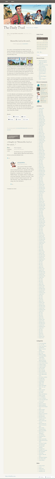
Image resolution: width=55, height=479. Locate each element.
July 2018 (41, 244)
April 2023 (41, 164)
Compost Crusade (42, 364)
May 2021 (41, 197)
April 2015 (41, 299)
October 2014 (41, 308)
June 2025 (41, 128)
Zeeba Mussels (41, 460)
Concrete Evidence (42, 365)
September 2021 (42, 191)
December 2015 (42, 288)
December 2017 (42, 254)
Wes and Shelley (42, 451)
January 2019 (41, 236)
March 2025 (41, 132)
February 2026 (42, 116)
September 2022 (42, 174)
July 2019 (41, 228)
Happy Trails (41, 382)
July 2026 (41, 109)
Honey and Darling (42, 385)
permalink (9, 129)
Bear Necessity (42, 351)
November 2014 (42, 306)
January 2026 (41, 118)
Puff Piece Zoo (42, 415)
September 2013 (42, 326)
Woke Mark (41, 453)
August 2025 (41, 125)
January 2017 (41, 270)
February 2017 (42, 268)
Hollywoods (41, 384)
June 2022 (41, 178)
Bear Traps (41, 353)
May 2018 (41, 247)
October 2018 (41, 240)
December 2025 (42, 119)
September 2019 (42, 225)
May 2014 (41, 315)
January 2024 (41, 152)
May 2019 (41, 230)
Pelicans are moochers (43, 413)
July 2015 (41, 295)
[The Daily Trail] (27, 14)
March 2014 (41, 318)
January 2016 (41, 287)
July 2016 (41, 278)
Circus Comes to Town (43, 363)
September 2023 (42, 157)
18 (37, 46)
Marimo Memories (42, 405)
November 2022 (42, 171)
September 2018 (42, 242)
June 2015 (41, 297)
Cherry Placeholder (42, 361)
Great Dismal (41, 381)
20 (40, 46)
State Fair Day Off (42, 69)
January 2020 (41, 219)
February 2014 (42, 319)
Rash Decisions (42, 416)
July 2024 (41, 143)
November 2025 (42, 121)
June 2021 (41, 195)
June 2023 (41, 161)
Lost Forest (41, 402)
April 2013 (41, 333)
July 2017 (41, 261)
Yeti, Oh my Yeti (42, 458)
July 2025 (41, 126)
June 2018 (41, 246)
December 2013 (42, 322)
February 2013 (42, 336)
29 (43, 48)
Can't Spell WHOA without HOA (16, 33)
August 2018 (41, 243)
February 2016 (42, 285)
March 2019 (41, 233)
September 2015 (42, 292)
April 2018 (41, 249)
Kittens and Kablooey (43, 394)
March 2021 (41, 199)
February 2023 (42, 167)
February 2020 (42, 218)
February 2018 (42, 252)
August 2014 (41, 311)
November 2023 (42, 154)
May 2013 (41, 332)
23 (45, 46)
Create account (42, 465)
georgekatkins (25, 43)
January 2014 (41, 320)
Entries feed (41, 468)
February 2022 (42, 184)
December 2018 (42, 237)
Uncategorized (41, 448)
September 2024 (42, 140)
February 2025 (42, 133)
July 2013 (41, 329)
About (12, 1)
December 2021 (42, 187)
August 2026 (41, 108)
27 (40, 48)
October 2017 (41, 257)
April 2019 (41, 232)
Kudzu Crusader (42, 395)
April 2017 (41, 266)
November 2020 (42, 205)
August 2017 (41, 260)
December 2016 (42, 271)
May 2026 (41, 112)
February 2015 (42, 302)
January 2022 (41, 185)
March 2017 (41, 267)
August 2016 (41, 277)
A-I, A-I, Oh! (41, 344)
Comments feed (42, 469)
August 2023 (41, 159)
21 (42, 46)
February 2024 (42, 150)
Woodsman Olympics (43, 457)
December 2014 (42, 305)
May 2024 (41, 146)
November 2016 (42, 273)
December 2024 (42, 136)
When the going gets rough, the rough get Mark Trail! (43, 62)
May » (41, 52)
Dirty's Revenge (42, 370)
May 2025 (41, 129)
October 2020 (41, 207)
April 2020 (41, 215)
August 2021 (41, 192)
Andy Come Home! (42, 346)
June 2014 (41, 313)
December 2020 (42, 204)
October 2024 (41, 139)
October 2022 (41, 173)
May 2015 (41, 298)
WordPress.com (42, 471)
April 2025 (41, 131)
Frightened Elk (42, 380)
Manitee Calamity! (42, 403)
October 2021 (41, 190)
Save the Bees (41, 434)
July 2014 (41, 312)
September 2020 (42, 208)
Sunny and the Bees (42, 439)
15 (43, 44)
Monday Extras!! (28, 136)
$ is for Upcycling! (42, 343)
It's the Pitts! (41, 391)
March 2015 (41, 301)
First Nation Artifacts (43, 377)
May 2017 (41, 264)
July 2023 (41, 160)
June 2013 (41, 330)
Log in (40, 467)
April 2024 (41, 147)
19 (38, 46)
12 (38, 44)
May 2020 (41, 214)
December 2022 (42, 170)
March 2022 (41, 183)
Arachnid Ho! (41, 347)
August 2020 (41, 209)
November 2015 (42, 290)
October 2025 (41, 122)
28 (42, 48)
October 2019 (41, 223)
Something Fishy (42, 436)
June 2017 (41, 263)
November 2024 (42, 138)
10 (46, 42)
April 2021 (41, 198)
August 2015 (41, 294)
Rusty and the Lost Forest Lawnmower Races (42, 425)
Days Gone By (41, 368)
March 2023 (41, 166)
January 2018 (41, 253)
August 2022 (41, 176)
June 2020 (41, 212)
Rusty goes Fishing (42, 430)
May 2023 (41, 163)
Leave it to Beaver (42, 398)
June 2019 (41, 229)
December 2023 (42, 153)
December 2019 (42, 221)
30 (45, 48)
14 (42, 44)
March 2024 (41, 149)
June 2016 (41, 280)
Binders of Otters (42, 354)
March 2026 (41, 115)
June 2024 (41, 145)
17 (46, 44)
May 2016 (41, 281)
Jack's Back (41, 392)
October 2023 (41, 156)
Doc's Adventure (42, 371)
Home (6, 1)
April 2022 (41, 181)
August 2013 (41, 328)
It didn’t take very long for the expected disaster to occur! (43, 66)
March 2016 (41, 284)
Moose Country (42, 409)
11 (37, 44)
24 (46, 46)
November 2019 (42, 222)
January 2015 (41, 304)
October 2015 (41, 291)
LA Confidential (42, 396)
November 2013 (42, 323)
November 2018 (42, 239)
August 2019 (41, 226)
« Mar (38, 52)
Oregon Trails (41, 410)
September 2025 (42, 123)
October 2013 (41, 325)
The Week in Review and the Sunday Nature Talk (13, 137)
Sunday (40, 437)
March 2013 (41, 335)
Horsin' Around (42, 389)
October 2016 (41, 274)
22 (43, 46)
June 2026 (41, 111)
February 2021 (42, 201)
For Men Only (41, 378)
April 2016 (41, 282)
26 (38, 48)
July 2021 (41, 194)
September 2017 (42, 259)
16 (45, 44)
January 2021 (41, 202)
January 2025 (41, 135)
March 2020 (41, 216)
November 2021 (42, 188)
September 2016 (42, 275)
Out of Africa (41, 412)
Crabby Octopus (42, 367)
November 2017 (42, 256)
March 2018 (41, 250)
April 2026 (41, 114)
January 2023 (41, 169)
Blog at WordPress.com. (10, 476)
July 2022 (41, 177)
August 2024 (41, 142)
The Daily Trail (14, 27)
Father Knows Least (43, 372)
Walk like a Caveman (43, 450)
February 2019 (42, 235)
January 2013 (41, 337)
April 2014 (41, 316)
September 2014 (42, 309)
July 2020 (41, 211)
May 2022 (41, 180)
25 (37, 48)
